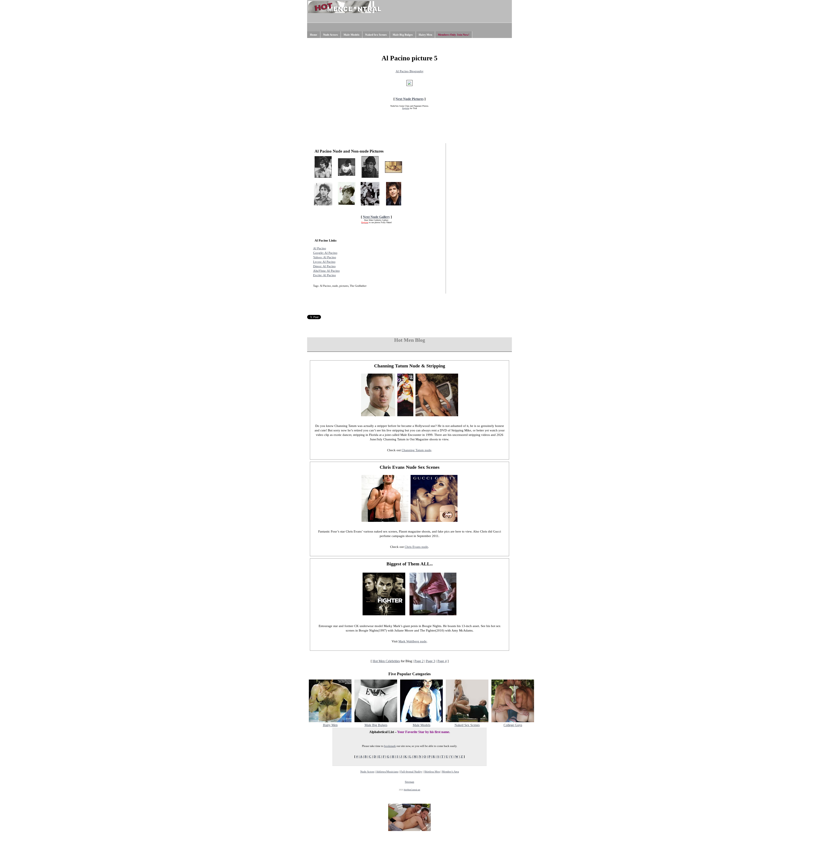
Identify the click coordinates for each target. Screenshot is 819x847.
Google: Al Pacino (325, 253)
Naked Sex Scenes (376, 34)
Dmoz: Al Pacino (324, 266)
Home (313, 34)
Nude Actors (330, 34)
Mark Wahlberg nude (412, 641)
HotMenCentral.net (412, 790)
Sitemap (409, 781)
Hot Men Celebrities (386, 661)
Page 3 (430, 661)
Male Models (351, 34)
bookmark (390, 746)
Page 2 (419, 661)
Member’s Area (450, 771)
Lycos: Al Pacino (324, 261)
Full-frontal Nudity (411, 771)
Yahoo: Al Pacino (324, 257)
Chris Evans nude (416, 547)
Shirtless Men (432, 771)
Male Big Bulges (403, 34)
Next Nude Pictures (409, 99)
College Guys (513, 725)
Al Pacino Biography (410, 71)
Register (405, 108)
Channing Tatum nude (416, 450)
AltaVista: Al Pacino (326, 270)
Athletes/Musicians (387, 771)
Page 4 (442, 661)
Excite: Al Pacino (324, 275)
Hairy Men (425, 34)
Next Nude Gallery (376, 217)
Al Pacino (319, 248)
